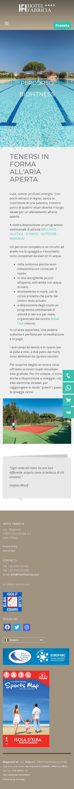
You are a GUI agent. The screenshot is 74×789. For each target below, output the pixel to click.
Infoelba (20, 779)
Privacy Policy (10, 546)
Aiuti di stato (9, 550)
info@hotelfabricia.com (25, 574)
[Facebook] (7, 627)
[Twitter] (16, 627)
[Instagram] (26, 627)
